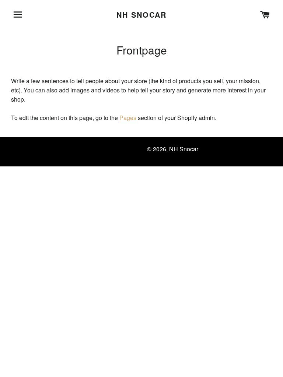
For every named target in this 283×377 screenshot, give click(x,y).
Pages (127, 117)
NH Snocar (141, 15)
